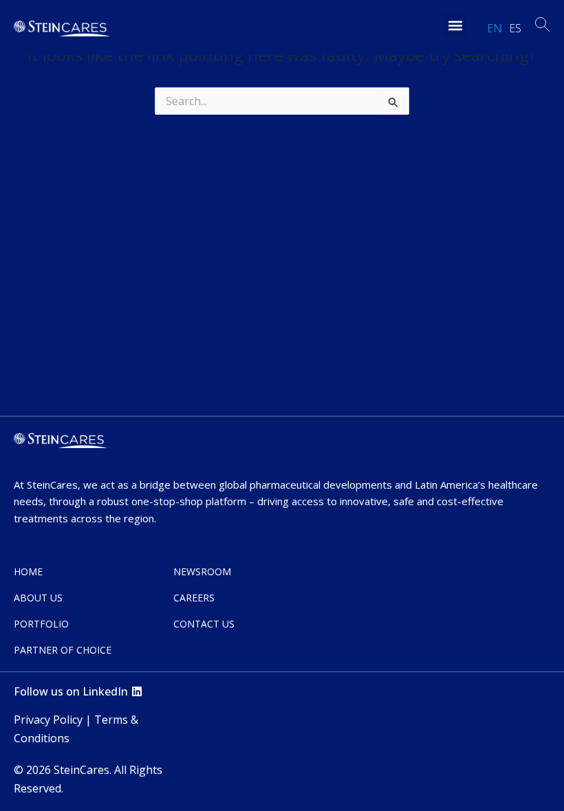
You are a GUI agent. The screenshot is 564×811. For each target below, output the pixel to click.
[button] (455, 25)
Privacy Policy (48, 719)
